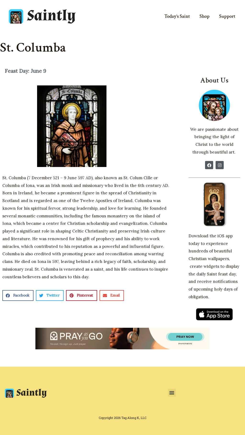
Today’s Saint (177, 16)
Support (227, 16)
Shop (205, 16)
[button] (17, 295)
